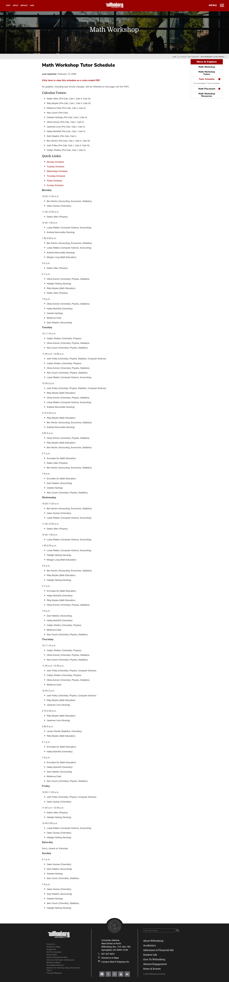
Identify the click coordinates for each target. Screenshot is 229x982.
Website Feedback (54, 962)
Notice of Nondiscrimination (57, 957)
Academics (149, 945)
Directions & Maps (53, 946)
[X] (108, 974)
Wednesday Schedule (57, 171)
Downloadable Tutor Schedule (206, 83)
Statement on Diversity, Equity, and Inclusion (63, 967)
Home (174, 57)
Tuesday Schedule (55, 166)
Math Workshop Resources (206, 94)
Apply (15, 5)
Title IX (49, 970)
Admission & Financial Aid (158, 950)
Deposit (24, 5)
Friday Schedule (54, 180)
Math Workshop (193, 57)
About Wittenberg (153, 940)
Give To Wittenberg (154, 959)
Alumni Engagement (155, 964)
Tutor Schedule (207, 79)
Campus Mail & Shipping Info (115, 961)
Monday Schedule (55, 161)
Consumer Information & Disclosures (60, 960)
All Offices (182, 57)
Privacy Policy (52, 954)
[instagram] (114, 974)
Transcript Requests (54, 973)
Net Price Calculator (54, 952)
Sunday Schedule (55, 185)
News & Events (152, 968)
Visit (8, 5)
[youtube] (121, 974)
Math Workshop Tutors (206, 73)
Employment (51, 949)
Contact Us (51, 944)
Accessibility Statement (55, 965)
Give (32, 5)
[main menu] (221, 5)
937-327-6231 (108, 953)
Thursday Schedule (56, 175)
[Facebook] (102, 974)
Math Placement (206, 89)
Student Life (150, 954)
